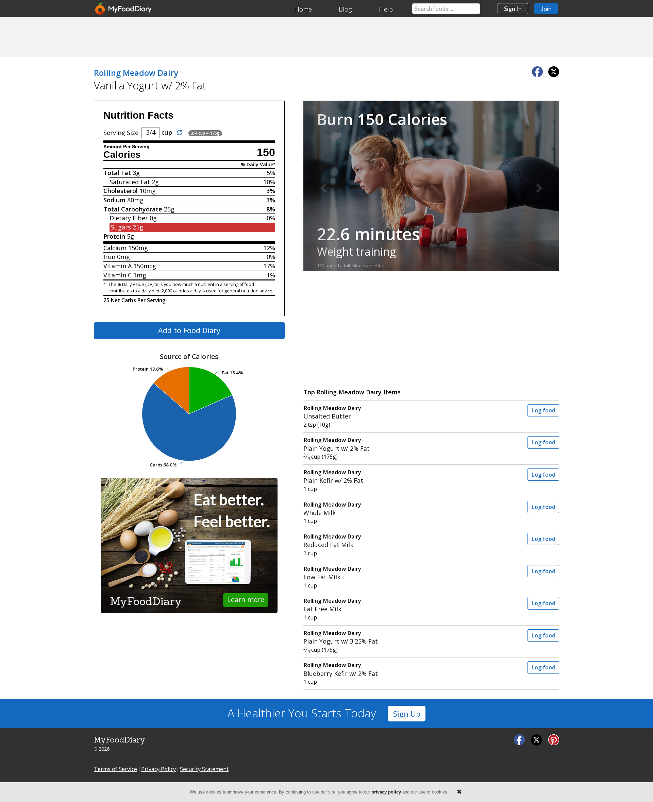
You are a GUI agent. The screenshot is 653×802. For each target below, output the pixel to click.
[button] (322, 186)
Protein (114, 236)
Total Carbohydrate (132, 209)
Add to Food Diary (189, 330)
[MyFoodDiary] (123, 8)
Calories (121, 155)
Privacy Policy (158, 769)
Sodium (114, 200)
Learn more (245, 599)
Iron (109, 257)
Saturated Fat (130, 182)
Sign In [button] (513, 8)
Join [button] (546, 8)
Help (386, 9)
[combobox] (446, 8)
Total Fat (117, 173)
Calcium (115, 248)
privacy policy (386, 792)
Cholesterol (120, 191)
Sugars (121, 227)
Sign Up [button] (406, 714)
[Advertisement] (326, 36)
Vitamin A (117, 266)
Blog (345, 9)
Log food (543, 410)
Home (303, 9)
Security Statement (204, 769)
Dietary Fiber (129, 218)
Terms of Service (115, 769)
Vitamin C (117, 275)
